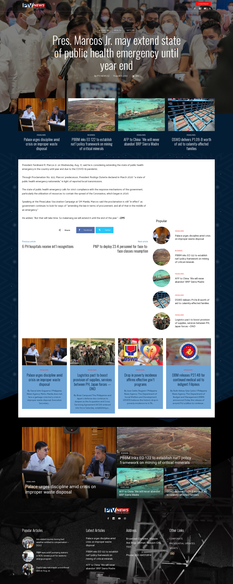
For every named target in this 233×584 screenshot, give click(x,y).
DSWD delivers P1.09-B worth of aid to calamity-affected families (191, 143)
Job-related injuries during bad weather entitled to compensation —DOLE (52, 542)
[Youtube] (205, 8)
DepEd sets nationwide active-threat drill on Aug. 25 (52, 569)
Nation (130, 30)
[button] (54, 4)
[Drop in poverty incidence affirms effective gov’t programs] (140, 351)
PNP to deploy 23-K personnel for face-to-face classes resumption (120, 248)
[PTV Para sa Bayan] (34, 5)
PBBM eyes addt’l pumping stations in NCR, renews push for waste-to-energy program (52, 556)
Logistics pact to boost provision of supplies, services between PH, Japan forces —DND (192, 323)
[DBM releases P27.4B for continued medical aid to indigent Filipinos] (188, 351)
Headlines (41, 135)
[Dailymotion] (200, 8)
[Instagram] (125, 518)
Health (117, 30)
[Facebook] (195, 8)
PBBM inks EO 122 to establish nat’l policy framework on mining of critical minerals (91, 143)
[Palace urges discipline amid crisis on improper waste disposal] (41, 114)
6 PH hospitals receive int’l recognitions (48, 246)
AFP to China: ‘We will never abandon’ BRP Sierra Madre (141, 141)
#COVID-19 (103, 30)
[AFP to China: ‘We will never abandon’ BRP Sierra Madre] (141, 114)
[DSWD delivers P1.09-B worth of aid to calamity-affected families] (191, 114)
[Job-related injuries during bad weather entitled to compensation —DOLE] (28, 543)
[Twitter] (210, 8)
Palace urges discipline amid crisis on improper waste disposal (42, 143)
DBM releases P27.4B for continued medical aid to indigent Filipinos (188, 379)
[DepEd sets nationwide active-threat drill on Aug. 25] (28, 569)
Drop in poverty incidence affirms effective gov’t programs (140, 379)
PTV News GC (103, 76)
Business (91, 135)
